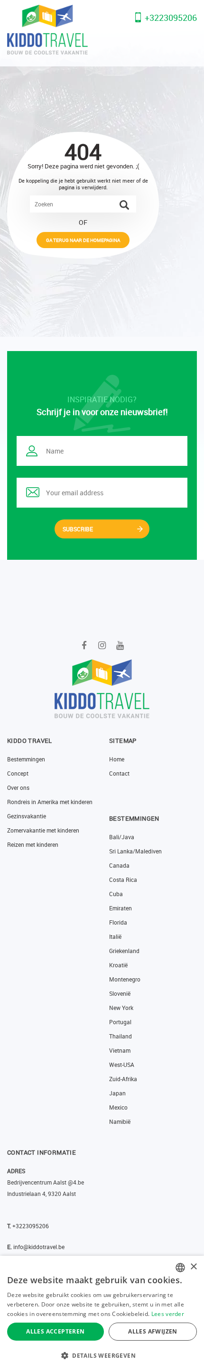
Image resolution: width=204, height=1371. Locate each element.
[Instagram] (102, 645)
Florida (118, 922)
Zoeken (124, 205)
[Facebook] (84, 645)
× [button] (193, 1266)
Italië (115, 936)
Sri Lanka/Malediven (135, 851)
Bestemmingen (26, 759)
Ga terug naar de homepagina (83, 240)
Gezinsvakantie (26, 816)
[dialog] (102, 1313)
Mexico (118, 1107)
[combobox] (180, 1267)
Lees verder (167, 1314)
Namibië (119, 1121)
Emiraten (120, 908)
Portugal (120, 1022)
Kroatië (118, 965)
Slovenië (119, 993)
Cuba (116, 894)
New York (121, 1007)
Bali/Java (121, 837)
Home (116, 759)
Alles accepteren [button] (55, 1331)
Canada (119, 865)
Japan (117, 1093)
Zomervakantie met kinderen (43, 830)
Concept (17, 773)
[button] (102, 1355)
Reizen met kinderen (32, 844)
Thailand (120, 1036)
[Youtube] (120, 645)
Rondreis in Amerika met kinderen (50, 802)
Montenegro (124, 979)
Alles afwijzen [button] (152, 1331)
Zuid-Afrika (123, 1079)
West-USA (121, 1064)
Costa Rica (123, 879)
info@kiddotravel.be (39, 1247)
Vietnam (119, 1050)
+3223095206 (171, 17)
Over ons (18, 787)
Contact (119, 773)
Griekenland (124, 950)
